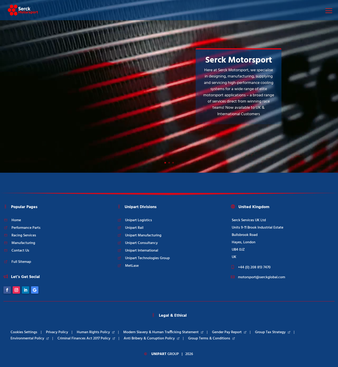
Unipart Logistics (138, 220)
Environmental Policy (27, 338)
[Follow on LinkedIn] (25, 290)
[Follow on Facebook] (7, 290)
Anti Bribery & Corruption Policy (149, 338)
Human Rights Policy (93, 332)
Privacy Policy (57, 332)
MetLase (132, 266)
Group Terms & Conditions (209, 338)
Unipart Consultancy (141, 243)
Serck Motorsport (238, 60)
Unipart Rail (134, 228)
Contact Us (20, 251)
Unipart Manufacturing (143, 235)
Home (16, 220)
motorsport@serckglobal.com (261, 277)
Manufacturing (23, 243)
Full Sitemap (21, 262)
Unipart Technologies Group (147, 258)
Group (165, 354)
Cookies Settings (24, 332)
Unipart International (141, 251)
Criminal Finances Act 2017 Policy (83, 338)
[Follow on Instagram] (16, 290)
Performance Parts (25, 228)
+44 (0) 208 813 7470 (254, 267)
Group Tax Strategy (270, 332)
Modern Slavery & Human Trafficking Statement (161, 332)
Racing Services (23, 235)
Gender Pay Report (227, 332)
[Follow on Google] (34, 290)
